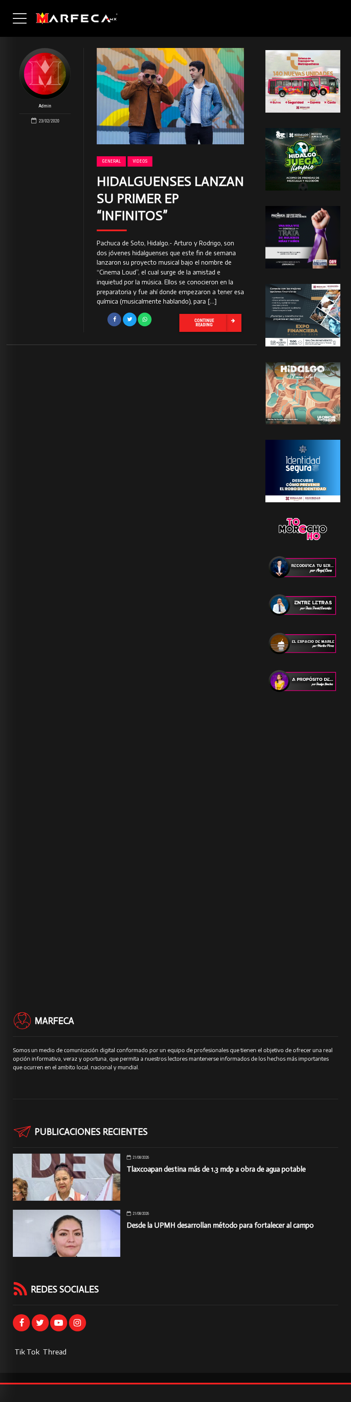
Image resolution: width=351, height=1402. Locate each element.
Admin (45, 106)
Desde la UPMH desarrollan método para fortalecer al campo (220, 1225)
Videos (140, 161)
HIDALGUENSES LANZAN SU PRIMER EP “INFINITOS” (170, 198)
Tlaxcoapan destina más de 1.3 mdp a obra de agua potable (216, 1169)
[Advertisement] (302, 836)
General (111, 161)
